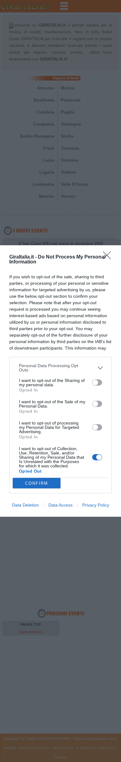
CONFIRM (36, 483)
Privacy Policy (95, 505)
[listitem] (60, 367)
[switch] (97, 382)
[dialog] (60, 381)
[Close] (109, 257)
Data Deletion (25, 505)
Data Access (60, 505)
